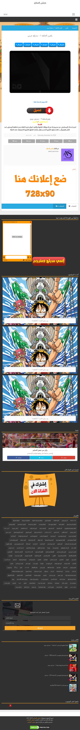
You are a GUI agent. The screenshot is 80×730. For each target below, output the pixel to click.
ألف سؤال (40, 540)
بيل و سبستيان (38, 571)
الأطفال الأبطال (72, 556)
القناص (74, 563)
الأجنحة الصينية (29, 552)
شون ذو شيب (41, 583)
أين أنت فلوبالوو (65, 548)
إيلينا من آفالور (41, 548)
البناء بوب (73, 560)
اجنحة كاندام (20, 548)
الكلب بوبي (67, 563)
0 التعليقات (60, 206)
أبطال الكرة (61, 524)
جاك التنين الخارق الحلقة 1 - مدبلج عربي (58, 665)
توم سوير (60, 575)
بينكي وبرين (29, 571)
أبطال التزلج (48, 520)
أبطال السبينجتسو (71, 524)
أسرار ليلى (52, 536)
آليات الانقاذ (56, 520)
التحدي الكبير (53, 560)
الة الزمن (61, 560)
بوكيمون (9, 567)
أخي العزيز (56, 532)
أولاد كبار (73, 548)
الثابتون (39, 560)
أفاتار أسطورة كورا (60, 540)
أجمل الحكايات (33, 528)
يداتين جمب (18, 587)
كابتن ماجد (7, 583)
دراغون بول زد (44, 579)
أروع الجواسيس (62, 536)
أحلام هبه (6, 528)
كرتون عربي (73, 587)
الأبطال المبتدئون (50, 552)
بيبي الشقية (60, 571)
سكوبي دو (73, 583)
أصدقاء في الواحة (23, 536)
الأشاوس (10, 552)
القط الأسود (7, 560)
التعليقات (73, 206)
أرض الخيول (28, 532)
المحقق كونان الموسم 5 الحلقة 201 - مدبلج (56, 675)
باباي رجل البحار (19, 563)
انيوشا (41, 563)
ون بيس (34, 587)
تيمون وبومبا (37, 575)
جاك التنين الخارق (72, 579)
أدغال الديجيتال (38, 532)
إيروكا (48, 548)
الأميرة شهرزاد (28, 556)
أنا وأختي (42, 544)
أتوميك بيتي (42, 528)
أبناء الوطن (59, 528)
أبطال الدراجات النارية (37, 520)
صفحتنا (19, 457)
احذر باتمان (11, 548)
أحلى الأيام (64, 532)
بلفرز (34, 135)
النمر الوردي (49, 563)
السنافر (14, 560)
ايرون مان (28, 563)
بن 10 (15, 567)
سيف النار (50, 583)
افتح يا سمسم (72, 552)
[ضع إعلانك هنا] (40, 180)
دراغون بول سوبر (34, 579)
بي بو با (67, 571)
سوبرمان (57, 583)
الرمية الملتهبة (22, 560)
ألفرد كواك (23, 540)
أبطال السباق (16, 520)
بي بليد (74, 571)
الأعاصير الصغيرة (62, 556)
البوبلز (67, 560)
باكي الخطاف (50, 567)
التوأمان (45, 560)
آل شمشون (65, 520)
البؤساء (10, 556)
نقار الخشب (59, 587)
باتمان (11, 563)
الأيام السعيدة (18, 556)
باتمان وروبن (73, 567)
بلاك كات (27, 567)
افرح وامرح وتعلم (61, 552)
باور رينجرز (42, 567)
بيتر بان (52, 571)
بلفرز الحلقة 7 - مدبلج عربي (40, 35)
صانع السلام (32, 583)
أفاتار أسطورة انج (72, 540)
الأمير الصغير (47, 556)
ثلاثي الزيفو (20, 575)
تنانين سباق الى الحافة (17, 571)
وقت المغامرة (41, 587)
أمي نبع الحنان (51, 544)
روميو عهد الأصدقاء (22, 579)
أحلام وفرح (73, 532)
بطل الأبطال (34, 567)
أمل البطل (59, 544)
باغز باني (65, 567)
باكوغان (58, 567)
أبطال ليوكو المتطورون (70, 528)
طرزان (25, 583)
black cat (73, 520)
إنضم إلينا (41, 440)
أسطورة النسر (33, 536)
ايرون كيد (35, 563)
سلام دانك (64, 583)
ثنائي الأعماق (11, 575)
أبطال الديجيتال (26, 520)
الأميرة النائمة (38, 556)
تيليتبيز (44, 575)
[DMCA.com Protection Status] (40, 727)
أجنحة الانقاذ (24, 528)
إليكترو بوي (55, 548)
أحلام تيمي (15, 528)
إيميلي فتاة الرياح (30, 548)
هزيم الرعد (51, 587)
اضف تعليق (28, 135)
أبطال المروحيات (52, 524)
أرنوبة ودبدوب (72, 536)
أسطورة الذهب (44, 536)
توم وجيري (52, 575)
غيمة (20, 583)
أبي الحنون (51, 528)
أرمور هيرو (8, 532)
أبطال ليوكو (12, 524)
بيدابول (46, 571)
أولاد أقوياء (9, 544)
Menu (6, 14)
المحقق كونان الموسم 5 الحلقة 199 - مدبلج (56, 655)
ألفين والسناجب (14, 540)
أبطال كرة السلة (32, 524)
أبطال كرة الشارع (22, 524)
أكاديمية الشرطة (49, 540)
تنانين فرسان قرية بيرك (70, 575)
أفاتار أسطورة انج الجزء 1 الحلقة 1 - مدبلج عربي (56, 645)
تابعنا (42, 457)
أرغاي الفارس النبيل (18, 532)
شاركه (56, 141)
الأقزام (53, 556)
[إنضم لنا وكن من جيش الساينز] (40, 193)
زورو (13, 579)
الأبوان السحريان (39, 552)
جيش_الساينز (40, 2)
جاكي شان (62, 579)
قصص (14, 583)
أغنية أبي (13, 536)
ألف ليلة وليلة (31, 540)
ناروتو (66, 587)
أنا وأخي (35, 544)
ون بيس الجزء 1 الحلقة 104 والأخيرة (59, 685)
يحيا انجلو (26, 587)
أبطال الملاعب (42, 524)
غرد (71, 141)
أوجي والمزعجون (18, 544)
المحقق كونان (58, 563)
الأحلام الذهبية (18, 552)
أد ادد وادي (48, 532)
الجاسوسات (32, 560)
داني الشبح (54, 579)
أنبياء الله (28, 544)
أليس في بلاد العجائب (70, 544)
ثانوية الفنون (28, 575)
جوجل (64, 457)
